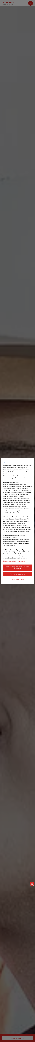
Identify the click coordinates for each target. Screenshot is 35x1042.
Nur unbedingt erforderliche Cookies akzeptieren (17, 567)
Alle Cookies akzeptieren (17, 574)
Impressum (21, 561)
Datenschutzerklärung (10, 561)
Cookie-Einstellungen (17, 579)
